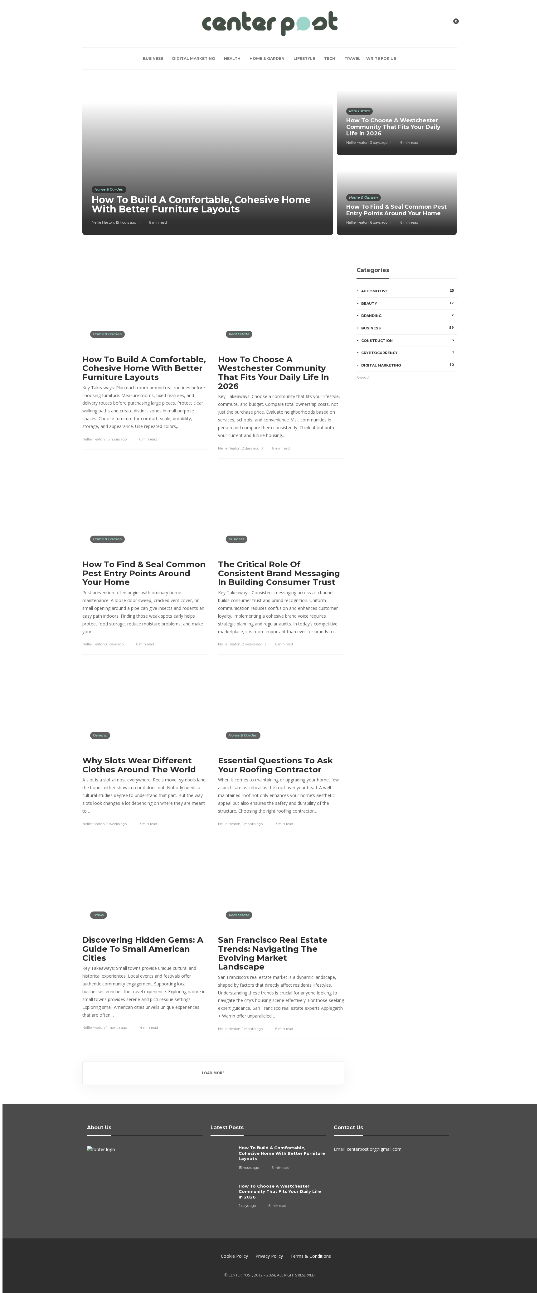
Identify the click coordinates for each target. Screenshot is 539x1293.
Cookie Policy (234, 1256)
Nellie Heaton (103, 222)
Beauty (407, 303)
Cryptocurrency (407, 352)
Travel (352, 58)
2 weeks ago (252, 644)
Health (232, 58)
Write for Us (381, 58)
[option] (269, 157)
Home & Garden (267, 58)
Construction (407, 340)
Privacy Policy (269, 1256)
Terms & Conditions (310, 1256)
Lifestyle (304, 58)
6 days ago (378, 222)
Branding (407, 315)
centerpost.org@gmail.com (374, 1149)
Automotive (407, 290)
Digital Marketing (193, 58)
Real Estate (359, 111)
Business (153, 58)
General (100, 735)
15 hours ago (126, 222)
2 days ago (378, 142)
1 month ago (252, 824)
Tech (329, 58)
